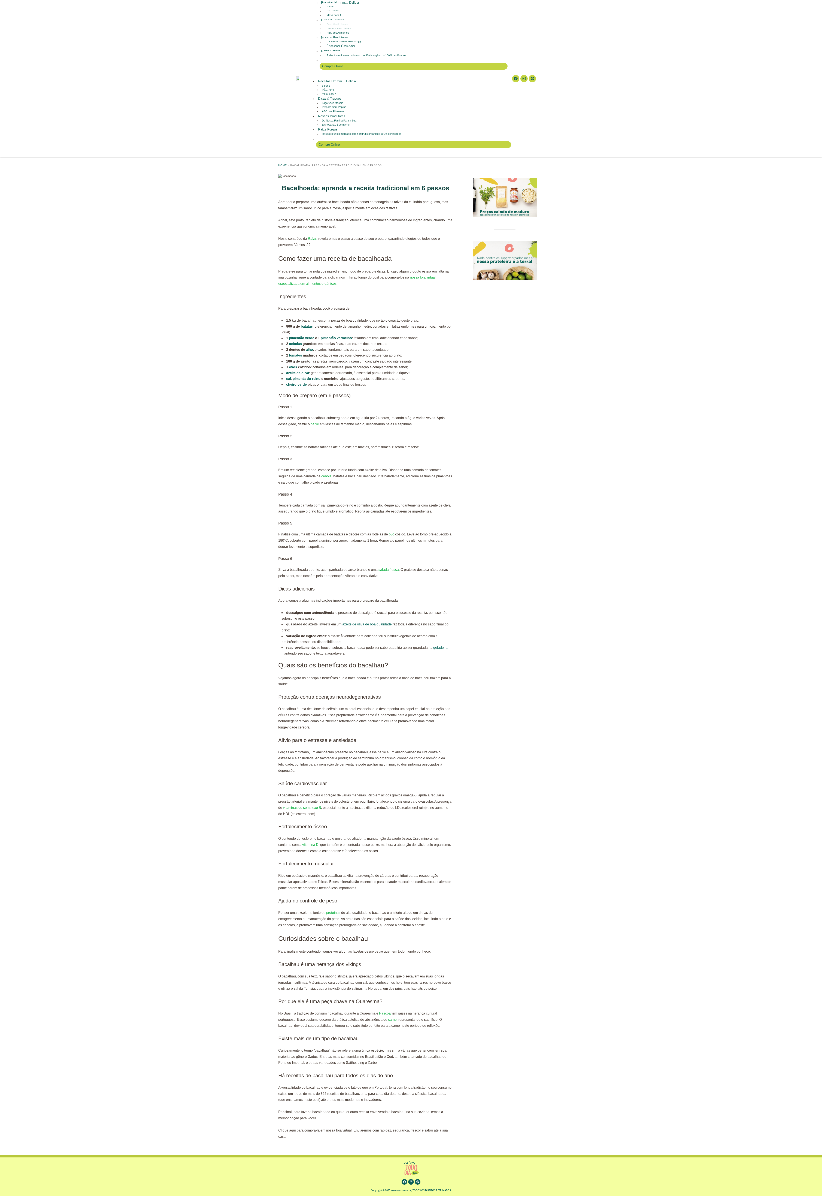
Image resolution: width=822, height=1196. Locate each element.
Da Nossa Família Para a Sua (339, 120)
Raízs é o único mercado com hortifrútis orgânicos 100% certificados (366, 55)
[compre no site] (505, 242)
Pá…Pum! (328, 89)
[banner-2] (505, 179)
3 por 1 (326, 85)
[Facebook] (515, 78)
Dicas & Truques (332, 20)
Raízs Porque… (332, 51)
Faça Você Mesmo (332, 103)
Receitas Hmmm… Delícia (337, 81)
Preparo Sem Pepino (334, 107)
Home (282, 165)
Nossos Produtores (334, 37)
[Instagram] (524, 78)
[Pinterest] (532, 78)
